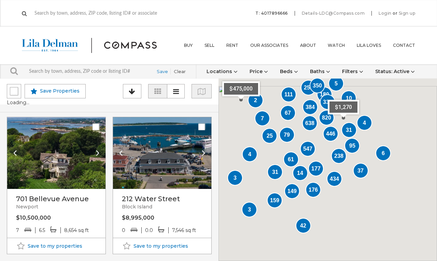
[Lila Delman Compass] (97, 45)
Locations (220, 71)
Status (392, 71)
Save (162, 71)
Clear (180, 71)
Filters (350, 71)
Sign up (407, 13)
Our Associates (269, 45)
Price (257, 71)
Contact (404, 45)
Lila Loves (369, 45)
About (308, 45)
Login (385, 13)
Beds (287, 71)
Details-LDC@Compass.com (333, 13)
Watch (336, 45)
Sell (209, 45)
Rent (232, 45)
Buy (188, 45)
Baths (318, 71)
